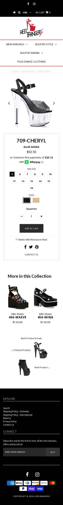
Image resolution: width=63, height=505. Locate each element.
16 (31, 188)
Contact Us (8, 424)
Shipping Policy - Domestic (16, 411)
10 (50, 174)
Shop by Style (44, 44)
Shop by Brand (30, 52)
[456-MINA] (45, 297)
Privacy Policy (9, 421)
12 (23, 181)
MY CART (43, 12)
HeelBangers (42, 496)
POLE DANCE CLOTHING (31, 61)
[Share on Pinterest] (37, 247)
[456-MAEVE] (18, 297)
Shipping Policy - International (17, 414)
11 (14, 181)
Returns (7, 418)
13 (31, 181)
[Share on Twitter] (31, 247)
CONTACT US (31, 254)
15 (48, 181)
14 (40, 181)
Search (6, 408)
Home (15, 71)
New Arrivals (15, 44)
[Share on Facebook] (25, 247)
